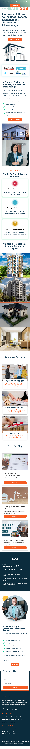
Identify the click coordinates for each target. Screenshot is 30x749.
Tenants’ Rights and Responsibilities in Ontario (13, 717)
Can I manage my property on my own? (13, 574)
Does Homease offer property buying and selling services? (14, 583)
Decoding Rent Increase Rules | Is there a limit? (13, 719)
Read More (15, 483)
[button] (15, 565)
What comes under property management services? (12, 565)
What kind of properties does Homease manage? (12, 570)
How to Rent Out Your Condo (14, 540)
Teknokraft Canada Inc (19, 743)
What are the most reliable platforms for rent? (14, 579)
